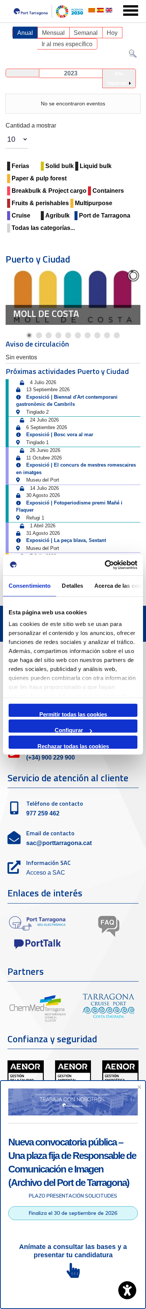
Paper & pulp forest (39, 178)
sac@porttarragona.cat (59, 843)
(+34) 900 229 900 (50, 757)
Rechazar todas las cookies (73, 746)
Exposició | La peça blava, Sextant (66, 540)
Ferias (20, 166)
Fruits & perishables (40, 203)
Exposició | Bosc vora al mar (59, 434)
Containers (108, 191)
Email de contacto (50, 833)
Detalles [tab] (72, 585)
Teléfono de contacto (54, 803)
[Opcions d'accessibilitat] (127, 1290)
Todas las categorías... (43, 228)
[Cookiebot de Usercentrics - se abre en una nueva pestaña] (105, 565)
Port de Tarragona (104, 215)
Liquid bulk (96, 166)
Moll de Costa (46, 313)
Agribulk (57, 215)
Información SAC (48, 862)
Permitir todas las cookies (73, 714)
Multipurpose (93, 203)
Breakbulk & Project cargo (49, 191)
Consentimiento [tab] (30, 585)
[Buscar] (133, 55)
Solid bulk (59, 166)
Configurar (69, 730)
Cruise (21, 215)
